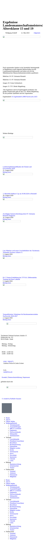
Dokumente (13, 446)
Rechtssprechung (15, 444)
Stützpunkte (13, 434)
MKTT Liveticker (16, 428)
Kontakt (4, 377)
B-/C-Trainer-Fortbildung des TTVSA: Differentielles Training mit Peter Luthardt (20, 278)
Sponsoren (13, 457)
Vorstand (12, 471)
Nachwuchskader (15, 432)
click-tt (8, 419)
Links (11, 460)
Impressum (26, 377)
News (12, 453)
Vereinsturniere (14, 435)
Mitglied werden (15, 448)
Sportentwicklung (15, 464)
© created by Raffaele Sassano (11, 399)
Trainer (12, 468)
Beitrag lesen (7, 172)
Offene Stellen (10, 421)
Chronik (12, 459)
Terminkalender (15, 425)
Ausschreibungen (15, 427)
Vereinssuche (14, 452)
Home (8, 418)
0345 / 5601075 (8, 361)
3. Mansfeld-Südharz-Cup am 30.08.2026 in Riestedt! (20, 194)
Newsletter (13, 455)
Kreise (12, 450)
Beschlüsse (13, 443)
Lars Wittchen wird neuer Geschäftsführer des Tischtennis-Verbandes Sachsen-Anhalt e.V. (21, 251)
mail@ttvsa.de (7, 372)
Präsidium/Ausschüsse (17, 441)
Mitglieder (13, 476)
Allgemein (37, 33)
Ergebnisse (13, 430)
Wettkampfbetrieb (11, 423)
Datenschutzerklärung (15, 377)
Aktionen (13, 473)
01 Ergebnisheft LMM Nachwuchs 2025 (24, 97)
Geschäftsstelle (14, 439)
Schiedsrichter (14, 466)
